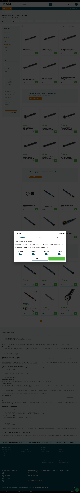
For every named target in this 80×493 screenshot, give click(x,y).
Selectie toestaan (39, 258)
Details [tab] (40, 237)
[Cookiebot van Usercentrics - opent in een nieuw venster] (60, 233)
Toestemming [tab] (22, 237)
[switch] (33, 254)
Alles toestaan (57, 258)
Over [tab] (58, 237)
